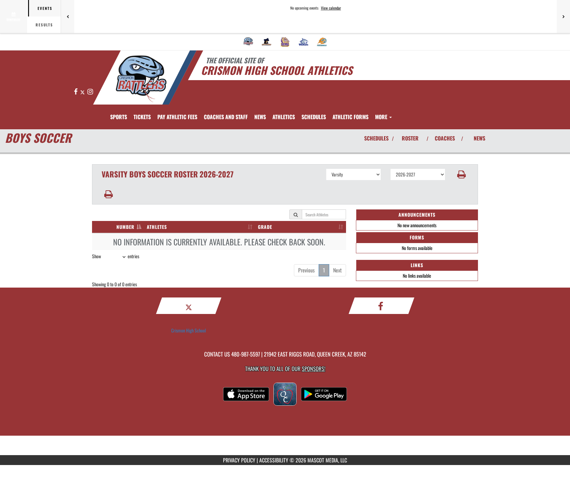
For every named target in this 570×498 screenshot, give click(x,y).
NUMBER (125, 226)
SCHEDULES (376, 138)
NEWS (479, 138)
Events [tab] (45, 8)
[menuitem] (248, 42)
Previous (306, 270)
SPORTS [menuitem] (118, 117)
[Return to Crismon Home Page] (141, 78)
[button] (461, 174)
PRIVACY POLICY (239, 460)
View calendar (331, 8)
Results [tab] (44, 24)
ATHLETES (157, 226)
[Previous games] (67, 16)
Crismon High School (188, 330)
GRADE (265, 226)
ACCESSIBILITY (273, 460)
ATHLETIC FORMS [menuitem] (350, 117)
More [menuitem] (382, 117)
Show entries (115, 256)
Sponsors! (313, 368)
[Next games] (563, 16)
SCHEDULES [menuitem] (313, 117)
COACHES (445, 138)
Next (337, 270)
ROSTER (410, 138)
